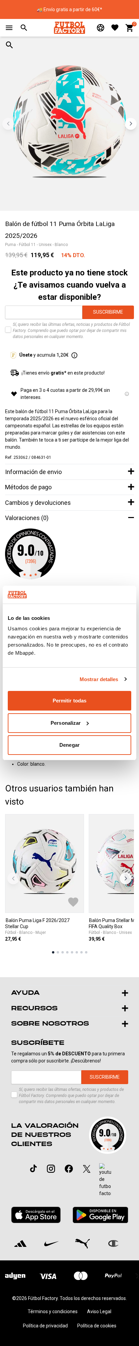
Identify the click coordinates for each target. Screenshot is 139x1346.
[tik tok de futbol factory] (33, 1168)
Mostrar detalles (99, 679)
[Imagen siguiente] (131, 124)
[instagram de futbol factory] (51, 1168)
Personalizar (66, 723)
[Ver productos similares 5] (72, 952)
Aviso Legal (99, 1311)
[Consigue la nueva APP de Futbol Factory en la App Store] (36, 1215)
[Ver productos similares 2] (58, 952)
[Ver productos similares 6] (77, 952)
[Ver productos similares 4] (67, 952)
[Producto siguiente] (126, 878)
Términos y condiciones (53, 1311)
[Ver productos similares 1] (53, 952)
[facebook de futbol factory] (68, 1168)
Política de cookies (96, 1325)
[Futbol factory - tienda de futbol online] (69, 27)
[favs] (115, 27)
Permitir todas (69, 700)
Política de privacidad (45, 1325)
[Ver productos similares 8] (86, 952)
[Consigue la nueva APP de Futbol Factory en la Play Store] (100, 1215)
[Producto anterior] (13, 878)
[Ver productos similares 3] (62, 952)
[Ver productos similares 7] (81, 952)
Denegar (69, 745)
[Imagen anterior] (8, 124)
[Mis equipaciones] (100, 27)
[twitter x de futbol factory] (86, 1168)
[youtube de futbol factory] (105, 1180)
